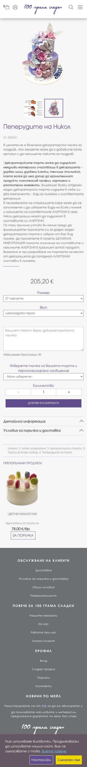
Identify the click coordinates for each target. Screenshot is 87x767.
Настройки (41, 760)
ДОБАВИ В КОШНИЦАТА (43, 403)
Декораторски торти (66, 448)
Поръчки (43, 677)
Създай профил (43, 669)
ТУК (44, 706)
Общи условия (43, 587)
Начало (13, 448)
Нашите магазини (43, 615)
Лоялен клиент (43, 641)
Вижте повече (54, 751)
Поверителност (43, 595)
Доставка (43, 570)
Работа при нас (43, 632)
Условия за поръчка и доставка (43, 578)
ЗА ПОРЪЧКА (22, 535)
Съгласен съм (69, 760)
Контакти (43, 686)
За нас (43, 624)
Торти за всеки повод (23, 452)
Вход (43, 660)
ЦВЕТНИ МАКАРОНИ (22, 514)
